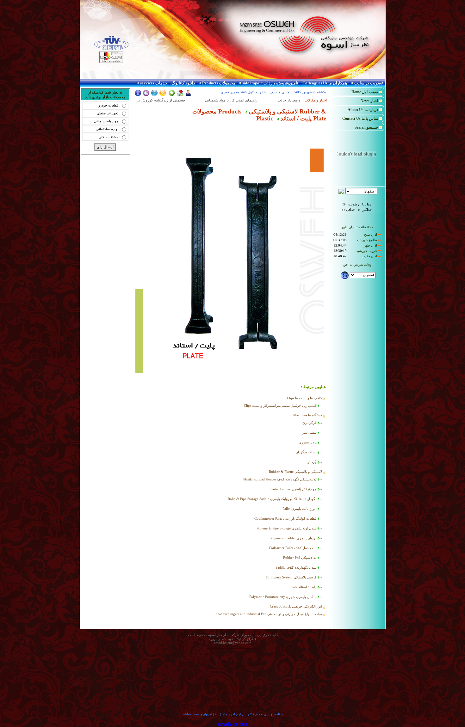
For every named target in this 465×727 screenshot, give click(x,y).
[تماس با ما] (146, 95)
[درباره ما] (138, 95)
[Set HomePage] (180, 95)
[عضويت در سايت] (188, 95)
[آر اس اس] (162, 95)
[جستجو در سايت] (154, 95)
